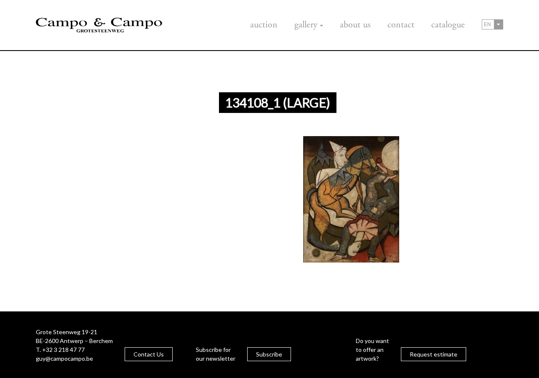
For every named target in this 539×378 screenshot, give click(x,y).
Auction (264, 25)
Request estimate (433, 354)
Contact (400, 25)
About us (355, 25)
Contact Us (148, 354)
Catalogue (448, 25)
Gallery (306, 25)
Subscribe (269, 354)
